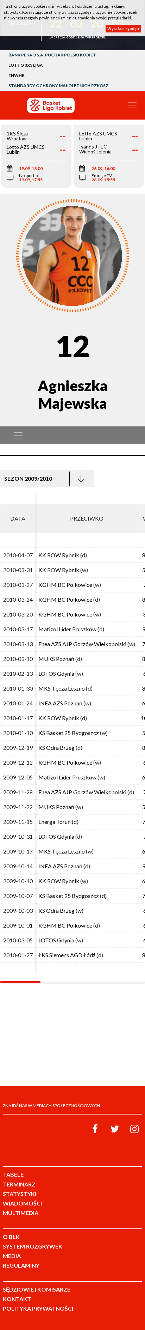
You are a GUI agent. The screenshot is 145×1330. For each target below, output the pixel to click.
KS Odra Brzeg (56, 747)
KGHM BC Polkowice (65, 584)
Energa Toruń (54, 821)
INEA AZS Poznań (60, 703)
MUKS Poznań (56, 658)
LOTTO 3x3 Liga (25, 65)
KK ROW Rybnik (58, 555)
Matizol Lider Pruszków (67, 629)
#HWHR (16, 75)
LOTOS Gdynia (56, 673)
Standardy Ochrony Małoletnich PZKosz (58, 85)
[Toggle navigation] (132, 105)
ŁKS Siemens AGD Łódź (66, 955)
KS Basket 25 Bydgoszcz (68, 732)
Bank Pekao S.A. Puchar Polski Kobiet (52, 54)
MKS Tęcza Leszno (61, 688)
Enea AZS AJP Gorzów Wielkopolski (82, 643)
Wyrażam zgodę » (123, 28)
